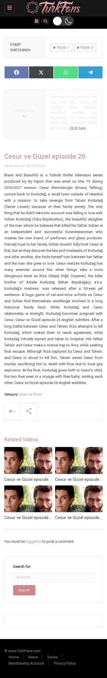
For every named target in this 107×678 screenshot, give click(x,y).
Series (52, 657)
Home (14, 657)
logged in (33, 541)
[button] (63, 21)
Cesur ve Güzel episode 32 (29, 479)
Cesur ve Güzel (30, 394)
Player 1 (62, 48)
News (33, 657)
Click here (78, 128)
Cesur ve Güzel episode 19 (80, 517)
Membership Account (26, 663)
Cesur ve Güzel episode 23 (80, 479)
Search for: (22, 566)
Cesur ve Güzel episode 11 (29, 517)
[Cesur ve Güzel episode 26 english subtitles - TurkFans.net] (52, 7)
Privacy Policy (65, 663)
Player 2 (86, 48)
